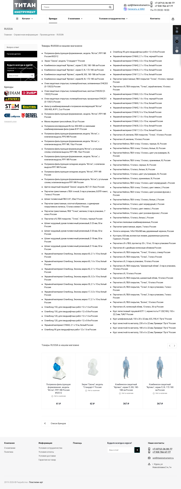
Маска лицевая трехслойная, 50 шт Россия (64, 121)
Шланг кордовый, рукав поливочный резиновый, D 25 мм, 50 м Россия (73, 225)
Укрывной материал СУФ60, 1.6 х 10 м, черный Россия (138, 99)
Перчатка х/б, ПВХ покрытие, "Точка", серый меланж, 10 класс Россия (142, 88)
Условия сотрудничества (50, 448)
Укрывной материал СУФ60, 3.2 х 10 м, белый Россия (137, 94)
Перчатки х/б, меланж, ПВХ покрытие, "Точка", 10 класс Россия (142, 135)
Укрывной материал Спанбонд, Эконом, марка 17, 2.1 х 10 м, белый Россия (75, 301)
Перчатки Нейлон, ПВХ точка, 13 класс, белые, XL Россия (139, 148)
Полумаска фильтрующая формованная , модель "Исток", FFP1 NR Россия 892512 (75, 55)
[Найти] (110, 7)
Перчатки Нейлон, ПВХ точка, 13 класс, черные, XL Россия (140, 144)
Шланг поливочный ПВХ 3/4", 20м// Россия (64, 199)
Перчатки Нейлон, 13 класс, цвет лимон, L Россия (136, 208)
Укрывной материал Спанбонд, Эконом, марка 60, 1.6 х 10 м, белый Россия (75, 263)
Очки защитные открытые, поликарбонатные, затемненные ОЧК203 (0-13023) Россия (76, 85)
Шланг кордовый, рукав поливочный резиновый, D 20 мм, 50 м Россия (73, 232)
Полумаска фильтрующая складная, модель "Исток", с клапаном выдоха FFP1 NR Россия (74, 165)
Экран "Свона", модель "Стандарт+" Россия (64, 61)
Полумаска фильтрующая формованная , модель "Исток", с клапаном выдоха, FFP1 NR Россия (72, 158)
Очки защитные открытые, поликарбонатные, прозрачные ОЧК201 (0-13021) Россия (75, 100)
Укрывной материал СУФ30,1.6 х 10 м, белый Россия (137, 112)
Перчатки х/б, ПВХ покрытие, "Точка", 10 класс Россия (138, 282)
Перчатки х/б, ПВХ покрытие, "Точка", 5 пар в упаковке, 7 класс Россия (142, 296)
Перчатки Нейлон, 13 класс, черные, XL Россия (134, 165)
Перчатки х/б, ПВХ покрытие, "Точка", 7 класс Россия (137, 257)
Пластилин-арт (36, 482)
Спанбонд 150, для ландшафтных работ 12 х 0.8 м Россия (71, 311)
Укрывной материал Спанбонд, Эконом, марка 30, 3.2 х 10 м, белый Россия (75, 278)
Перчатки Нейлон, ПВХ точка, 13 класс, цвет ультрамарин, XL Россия (141, 154)
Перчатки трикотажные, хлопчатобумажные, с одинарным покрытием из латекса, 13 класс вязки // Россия (71, 205)
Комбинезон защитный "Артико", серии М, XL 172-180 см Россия (74, 79)
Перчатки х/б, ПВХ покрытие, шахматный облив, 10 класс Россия (143, 278)
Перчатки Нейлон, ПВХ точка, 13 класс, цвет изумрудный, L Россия (144, 183)
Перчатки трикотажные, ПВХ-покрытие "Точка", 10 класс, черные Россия (143, 80)
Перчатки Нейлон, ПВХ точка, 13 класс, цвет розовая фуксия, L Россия (142, 193)
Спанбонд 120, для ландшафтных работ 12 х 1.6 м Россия (71, 316)
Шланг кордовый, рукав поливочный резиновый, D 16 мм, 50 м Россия (73, 247)
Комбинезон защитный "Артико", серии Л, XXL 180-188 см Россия (74, 65)
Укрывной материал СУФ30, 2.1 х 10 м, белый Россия (137, 70)
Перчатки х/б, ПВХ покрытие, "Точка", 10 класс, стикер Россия (141, 252)
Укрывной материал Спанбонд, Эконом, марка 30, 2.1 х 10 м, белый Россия (75, 285)
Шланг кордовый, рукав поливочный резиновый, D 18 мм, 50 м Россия (73, 240)
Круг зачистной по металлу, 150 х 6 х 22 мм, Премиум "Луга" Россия (144, 332)
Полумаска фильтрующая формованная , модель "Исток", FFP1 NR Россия (75, 115)
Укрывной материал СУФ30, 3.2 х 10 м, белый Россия (137, 126)
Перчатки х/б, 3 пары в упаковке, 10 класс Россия (136, 261)
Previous (170, 345)
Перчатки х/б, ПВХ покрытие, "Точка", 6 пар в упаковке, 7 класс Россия (142, 288)
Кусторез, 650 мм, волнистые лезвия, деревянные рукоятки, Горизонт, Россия (141, 237)
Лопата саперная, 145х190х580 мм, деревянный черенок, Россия (143, 231)
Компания (9, 443)
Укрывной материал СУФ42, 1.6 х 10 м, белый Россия (137, 108)
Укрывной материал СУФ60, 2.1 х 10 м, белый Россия (68, 325)
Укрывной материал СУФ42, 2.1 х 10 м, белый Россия (137, 65)
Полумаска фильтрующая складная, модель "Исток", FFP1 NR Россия (72, 173)
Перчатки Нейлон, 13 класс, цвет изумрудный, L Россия (138, 204)
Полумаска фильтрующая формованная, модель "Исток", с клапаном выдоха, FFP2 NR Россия (71, 135)
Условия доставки (47, 456)
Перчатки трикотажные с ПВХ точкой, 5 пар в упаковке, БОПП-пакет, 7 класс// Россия (76, 193)
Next (174, 345)
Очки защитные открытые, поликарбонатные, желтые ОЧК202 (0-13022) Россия (74, 92)
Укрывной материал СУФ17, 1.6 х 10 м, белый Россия (137, 117)
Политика (8, 452)
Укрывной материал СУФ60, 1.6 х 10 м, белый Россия (137, 103)
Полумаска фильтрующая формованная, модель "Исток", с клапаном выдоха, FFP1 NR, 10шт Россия (71, 142)
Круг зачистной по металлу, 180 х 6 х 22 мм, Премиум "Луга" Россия (144, 328)
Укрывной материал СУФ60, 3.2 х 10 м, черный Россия (138, 121)
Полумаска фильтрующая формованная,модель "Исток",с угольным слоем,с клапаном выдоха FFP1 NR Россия (76, 181)
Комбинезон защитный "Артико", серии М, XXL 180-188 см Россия (74, 74)
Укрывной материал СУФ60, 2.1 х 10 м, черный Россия (138, 56)
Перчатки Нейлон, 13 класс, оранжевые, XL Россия (136, 178)
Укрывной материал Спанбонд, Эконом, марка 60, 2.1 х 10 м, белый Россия (75, 255)
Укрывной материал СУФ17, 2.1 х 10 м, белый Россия (137, 74)
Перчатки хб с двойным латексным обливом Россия (137, 248)
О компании (9, 448)
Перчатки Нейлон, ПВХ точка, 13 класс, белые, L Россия (138, 199)
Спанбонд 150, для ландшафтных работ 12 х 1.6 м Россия (71, 307)
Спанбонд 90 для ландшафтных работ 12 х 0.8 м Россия (139, 52)
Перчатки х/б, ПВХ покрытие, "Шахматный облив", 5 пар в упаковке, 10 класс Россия (144, 267)
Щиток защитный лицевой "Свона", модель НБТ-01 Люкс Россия (74, 187)
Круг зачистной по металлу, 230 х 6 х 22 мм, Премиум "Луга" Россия (144, 323)
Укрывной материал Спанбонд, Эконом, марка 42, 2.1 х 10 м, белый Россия (75, 270)
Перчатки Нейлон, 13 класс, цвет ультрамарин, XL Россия (139, 174)
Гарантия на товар (47, 460)
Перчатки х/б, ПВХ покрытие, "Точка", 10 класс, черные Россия (73, 219)
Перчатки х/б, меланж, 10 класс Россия (131, 139)
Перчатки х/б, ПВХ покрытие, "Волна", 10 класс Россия (138, 302)
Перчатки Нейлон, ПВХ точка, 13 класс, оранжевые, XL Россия (141, 160)
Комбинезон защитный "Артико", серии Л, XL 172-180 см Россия (74, 70)
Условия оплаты (46, 452)
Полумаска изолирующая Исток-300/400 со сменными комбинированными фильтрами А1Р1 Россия (69, 127)
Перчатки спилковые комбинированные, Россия (135, 222)
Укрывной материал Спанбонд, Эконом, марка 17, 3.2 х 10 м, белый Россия (75, 293)
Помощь (77, 443)
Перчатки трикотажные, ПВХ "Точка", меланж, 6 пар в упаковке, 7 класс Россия (74, 212)
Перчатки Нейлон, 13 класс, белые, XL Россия (134, 169)
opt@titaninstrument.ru (139, 5)
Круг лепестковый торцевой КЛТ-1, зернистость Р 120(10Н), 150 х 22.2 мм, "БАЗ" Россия (143, 312)
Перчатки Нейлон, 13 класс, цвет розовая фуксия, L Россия (140, 213)
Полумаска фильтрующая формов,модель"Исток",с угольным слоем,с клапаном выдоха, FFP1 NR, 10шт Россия (73, 150)
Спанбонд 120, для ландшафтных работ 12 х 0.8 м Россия (71, 320)
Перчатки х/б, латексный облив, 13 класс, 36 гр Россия (138, 307)
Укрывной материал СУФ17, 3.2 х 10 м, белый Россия (137, 130)
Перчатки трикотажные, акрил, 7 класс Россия (134, 227)
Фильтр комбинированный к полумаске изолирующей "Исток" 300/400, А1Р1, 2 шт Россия (73, 108)
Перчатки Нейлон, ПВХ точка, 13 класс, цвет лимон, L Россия (141, 187)
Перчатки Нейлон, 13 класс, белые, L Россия (133, 218)
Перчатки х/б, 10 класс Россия (127, 273)
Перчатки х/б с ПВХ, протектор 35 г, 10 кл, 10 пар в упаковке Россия (144, 243)
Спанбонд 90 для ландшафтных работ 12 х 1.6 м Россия (70, 329)
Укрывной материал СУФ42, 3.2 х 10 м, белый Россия (137, 61)
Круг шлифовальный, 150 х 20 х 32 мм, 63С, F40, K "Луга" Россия (142, 319)
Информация (45, 443)
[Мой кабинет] (173, 19)
